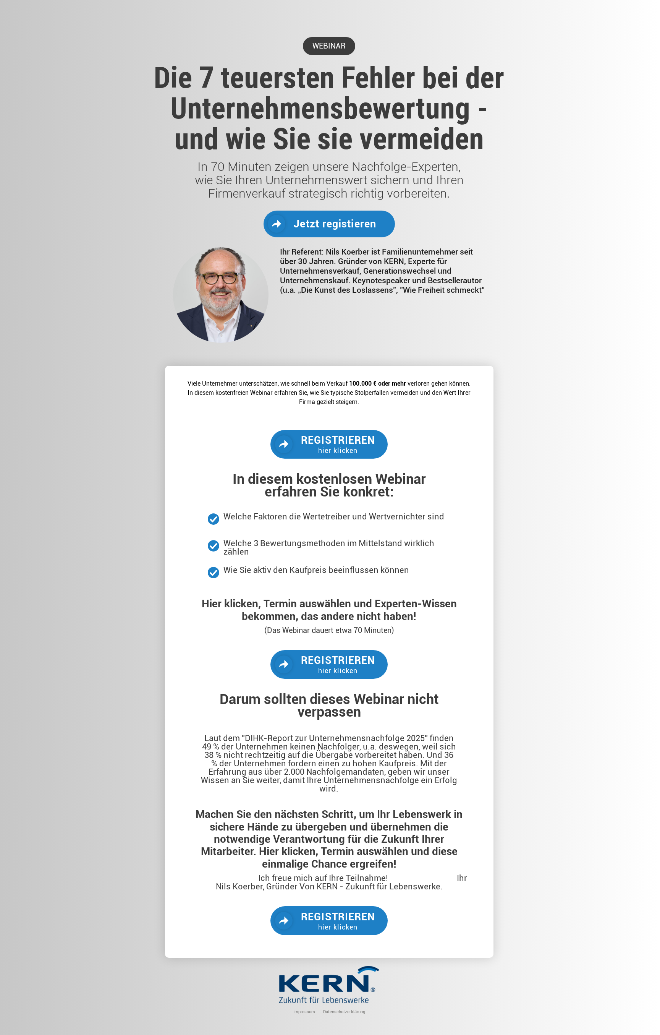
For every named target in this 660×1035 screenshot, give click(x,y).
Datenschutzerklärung (344, 1011)
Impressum (304, 1011)
